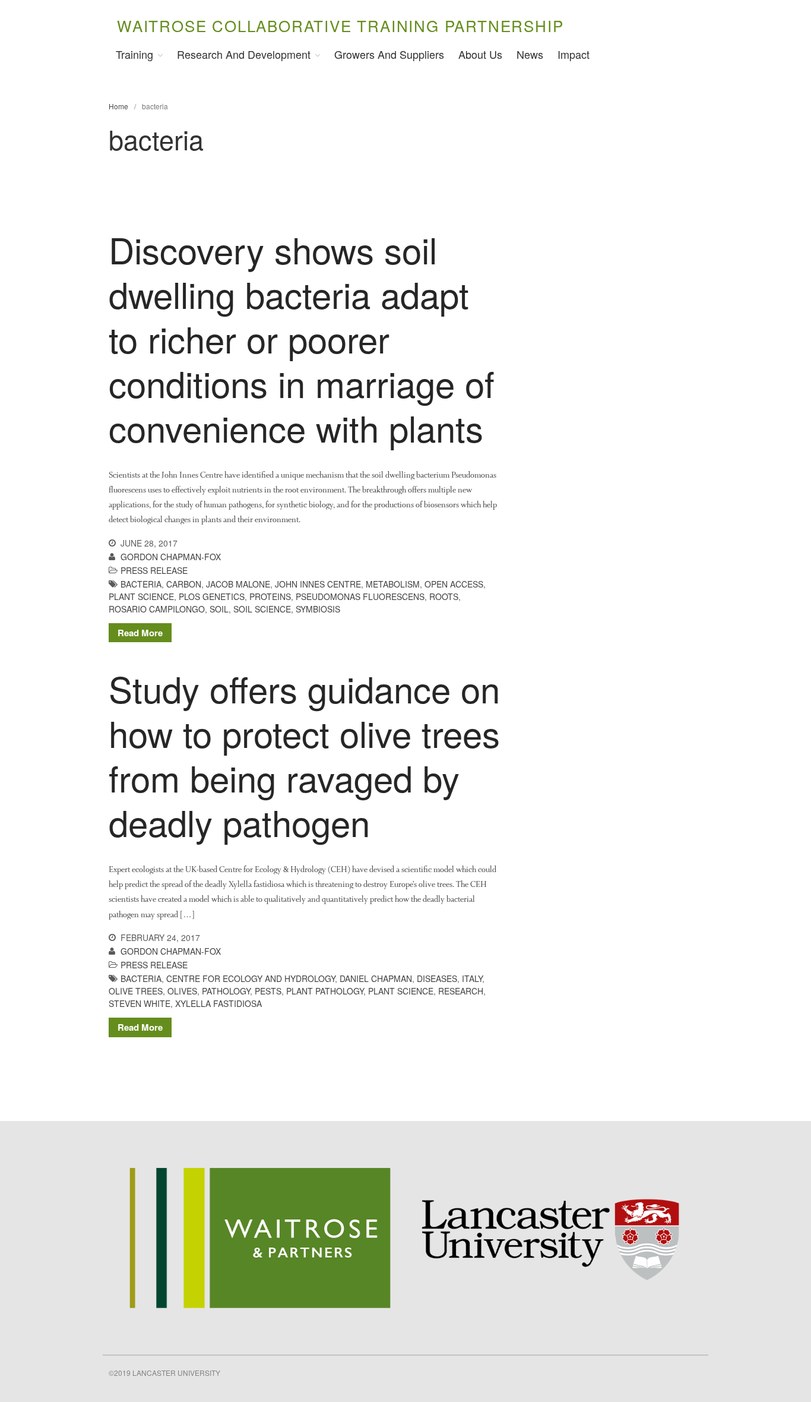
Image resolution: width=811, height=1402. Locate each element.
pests (268, 991)
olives (182, 991)
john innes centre (318, 584)
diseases (437, 978)
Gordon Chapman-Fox (171, 557)
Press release (154, 570)
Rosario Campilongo (157, 609)
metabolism (393, 584)
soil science (262, 609)
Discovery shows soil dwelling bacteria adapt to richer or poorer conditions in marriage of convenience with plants (302, 338)
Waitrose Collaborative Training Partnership (340, 25)
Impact (573, 54)
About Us (480, 54)
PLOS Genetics (212, 596)
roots (443, 596)
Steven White (139, 1003)
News (530, 54)
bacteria (141, 584)
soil (219, 609)
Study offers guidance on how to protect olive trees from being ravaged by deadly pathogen (304, 754)
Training (134, 54)
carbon (183, 584)
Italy (472, 978)
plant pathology (324, 991)
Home (118, 106)
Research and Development (244, 54)
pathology (226, 991)
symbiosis (318, 609)
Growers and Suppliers (389, 54)
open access (453, 584)
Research (460, 991)
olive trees (136, 991)
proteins (270, 596)
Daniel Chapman (376, 978)
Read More (140, 632)
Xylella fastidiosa (218, 1003)
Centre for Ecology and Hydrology (250, 978)
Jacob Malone (238, 584)
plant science (141, 596)
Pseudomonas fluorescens (360, 596)
